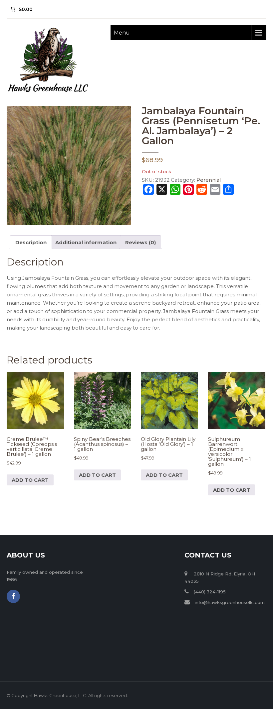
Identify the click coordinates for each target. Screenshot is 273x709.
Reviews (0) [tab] (140, 242)
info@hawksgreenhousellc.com (230, 602)
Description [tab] (31, 242)
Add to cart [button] (30, 480)
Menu (122, 33)
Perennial (208, 180)
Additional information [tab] (86, 242)
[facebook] (13, 596)
